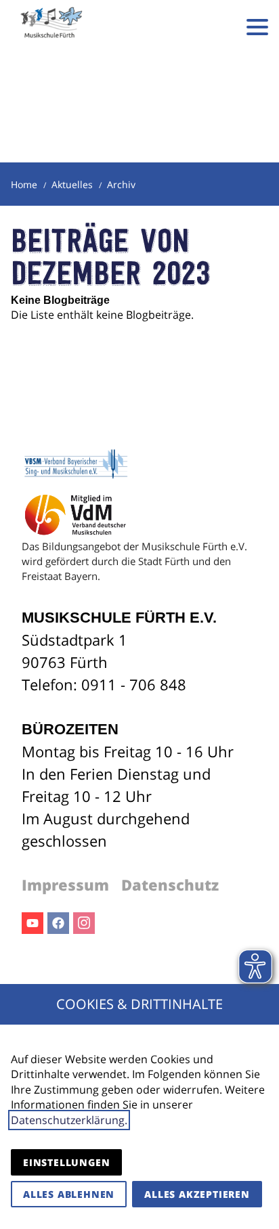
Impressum (65, 884)
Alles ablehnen (68, 1194)
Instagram (84, 923)
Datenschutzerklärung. (69, 1120)
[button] (257, 27)
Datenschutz (170, 884)
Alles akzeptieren (197, 1194)
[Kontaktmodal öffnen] (217, 27)
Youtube (32, 923)
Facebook (58, 923)
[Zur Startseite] (51, 27)
